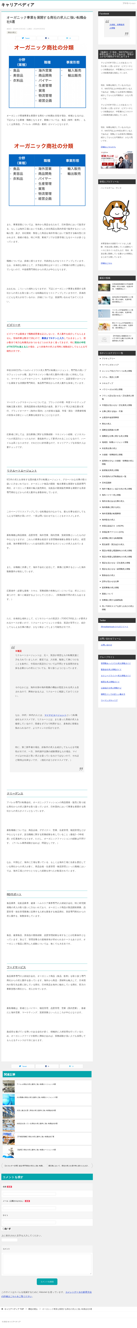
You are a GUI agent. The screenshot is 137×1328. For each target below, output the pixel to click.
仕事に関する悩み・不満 (112, 411)
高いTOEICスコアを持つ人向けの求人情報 (118, 608)
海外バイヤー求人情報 (111, 495)
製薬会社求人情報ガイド (111, 669)
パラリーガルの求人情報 (112, 389)
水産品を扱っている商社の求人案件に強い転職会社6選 (37, 1123)
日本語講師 (106, 483)
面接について (107, 594)
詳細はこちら (106, 263)
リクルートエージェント (22, 470)
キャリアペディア (18, 4)
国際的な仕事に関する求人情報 (115, 436)
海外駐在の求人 (108, 520)
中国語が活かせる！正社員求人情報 (117, 405)
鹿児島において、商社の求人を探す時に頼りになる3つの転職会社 (70, 1166)
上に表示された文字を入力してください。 (22, 1235)
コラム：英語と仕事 (110, 377)
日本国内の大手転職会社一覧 (114, 476)
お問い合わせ (106, 645)
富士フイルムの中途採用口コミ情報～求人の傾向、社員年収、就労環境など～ (122, 325)
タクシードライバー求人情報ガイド (116, 676)
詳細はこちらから (108, 147)
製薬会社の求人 (108, 575)
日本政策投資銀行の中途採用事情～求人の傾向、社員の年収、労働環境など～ (122, 286)
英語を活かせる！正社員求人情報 (116, 563)
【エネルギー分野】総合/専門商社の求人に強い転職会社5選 (25, 1166)
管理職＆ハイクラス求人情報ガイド (116, 663)
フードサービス (16, 967)
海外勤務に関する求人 (111, 507)
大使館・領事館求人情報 (112, 455)
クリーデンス (15, 793)
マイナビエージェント (55, 715)
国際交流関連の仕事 (110, 430)
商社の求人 (12, 32)
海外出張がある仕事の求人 (113, 501)
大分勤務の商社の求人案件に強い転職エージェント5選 (37, 1097)
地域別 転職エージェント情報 (115, 442)
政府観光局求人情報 (110, 470)
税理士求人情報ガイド (110, 682)
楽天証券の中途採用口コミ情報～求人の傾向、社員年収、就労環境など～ (122, 299)
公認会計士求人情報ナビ (111, 688)
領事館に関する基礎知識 (112, 600)
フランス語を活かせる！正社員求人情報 (118, 397)
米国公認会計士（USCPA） (113, 526)
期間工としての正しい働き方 (113, 694)
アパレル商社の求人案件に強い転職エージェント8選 (36, 1084)
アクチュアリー (108, 358)
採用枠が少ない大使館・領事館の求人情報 (118, 462)
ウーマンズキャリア (110, 365)
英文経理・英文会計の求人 (113, 544)
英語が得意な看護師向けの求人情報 (117, 550)
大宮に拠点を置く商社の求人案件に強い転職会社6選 (36, 1110)
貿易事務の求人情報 (110, 587)
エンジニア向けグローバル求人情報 (117, 371)
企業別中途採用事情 (110, 417)
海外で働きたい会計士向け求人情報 (117, 489)
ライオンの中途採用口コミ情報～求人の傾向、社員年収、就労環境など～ (122, 312)
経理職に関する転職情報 (112, 538)
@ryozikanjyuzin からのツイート (114, 627)
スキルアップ (107, 383)
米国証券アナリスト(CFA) (113, 532)
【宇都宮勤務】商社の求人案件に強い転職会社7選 (35, 1137)
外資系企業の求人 (109, 448)
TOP (14, 1309)
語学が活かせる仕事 (110, 581)
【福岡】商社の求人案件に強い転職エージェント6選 (36, 1150)
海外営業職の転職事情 (111, 513)
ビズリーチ (13, 325)
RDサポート (14, 894)
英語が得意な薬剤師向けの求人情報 (117, 557)
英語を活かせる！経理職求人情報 (116, 569)
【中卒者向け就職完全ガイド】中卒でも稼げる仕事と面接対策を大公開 (122, 338)
